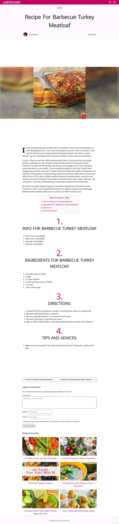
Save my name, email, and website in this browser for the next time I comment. (51, 421)
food (59, 8)
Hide (67, 197)
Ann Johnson (33, 34)
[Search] (110, 2)
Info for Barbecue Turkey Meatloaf (56, 201)
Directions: (46, 207)
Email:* (24, 417)
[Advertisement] (59, 53)
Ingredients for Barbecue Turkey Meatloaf (59, 204)
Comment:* (26, 395)
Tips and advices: (49, 210)
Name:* (25, 412)
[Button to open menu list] (114, 2)
